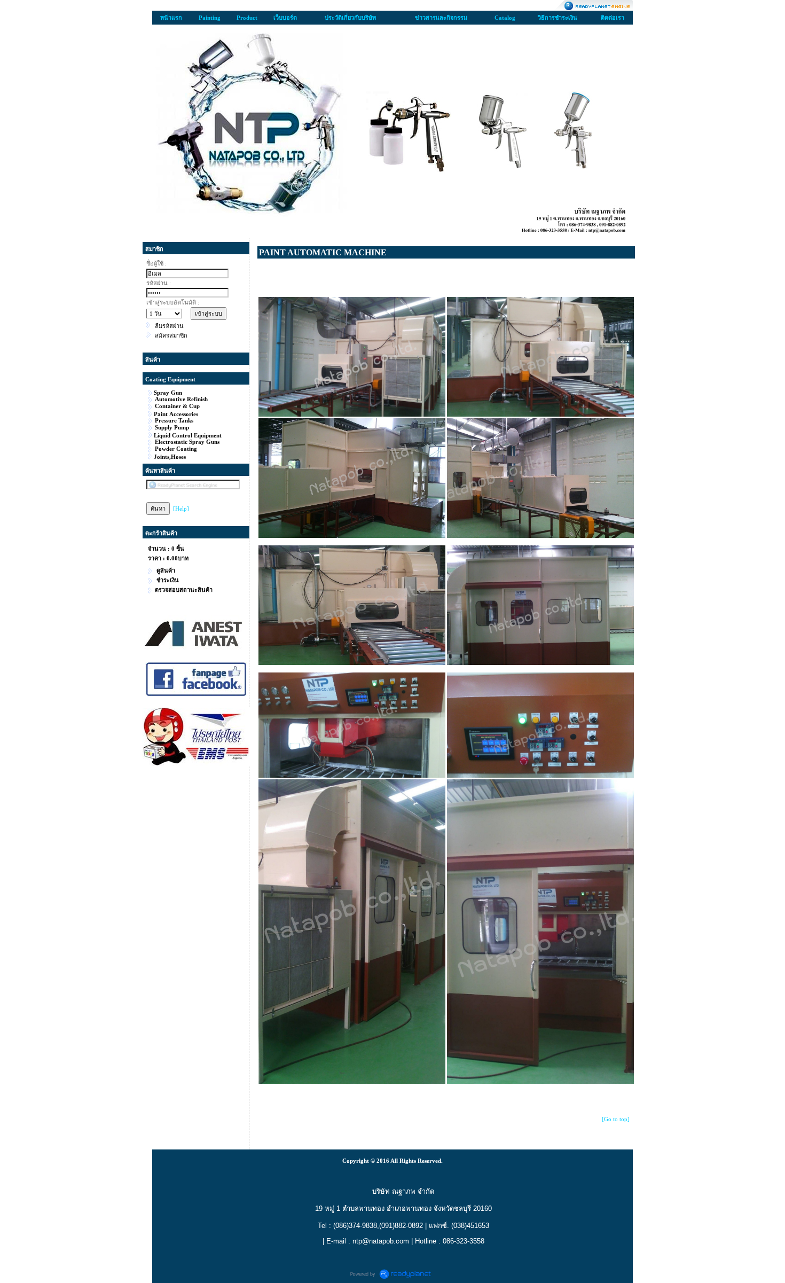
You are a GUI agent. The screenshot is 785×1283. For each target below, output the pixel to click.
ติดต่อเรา (612, 17)
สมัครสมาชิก (171, 335)
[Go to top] (616, 1119)
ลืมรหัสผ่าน (169, 326)
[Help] (181, 508)
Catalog (504, 17)
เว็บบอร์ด (285, 17)
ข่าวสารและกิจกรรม (441, 17)
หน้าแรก (171, 17)
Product (247, 17)
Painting (210, 17)
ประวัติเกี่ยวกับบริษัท (350, 17)
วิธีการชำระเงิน (557, 17)
